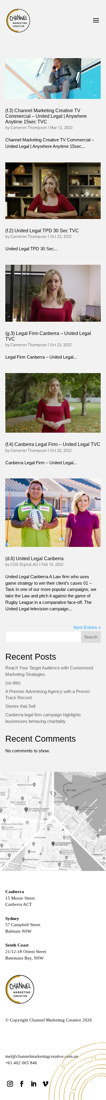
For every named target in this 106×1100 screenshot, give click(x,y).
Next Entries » (87, 627)
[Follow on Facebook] (21, 1083)
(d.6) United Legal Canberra (34, 558)
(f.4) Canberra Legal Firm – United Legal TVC (52, 444)
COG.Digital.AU (24, 564)
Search (90, 637)
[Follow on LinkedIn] (33, 1083)
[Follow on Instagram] (10, 1083)
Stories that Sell (20, 706)
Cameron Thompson (28, 127)
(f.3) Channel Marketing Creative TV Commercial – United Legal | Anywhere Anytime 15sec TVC (46, 116)
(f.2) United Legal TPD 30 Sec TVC (42, 230)
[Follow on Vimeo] (45, 1083)
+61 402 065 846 (21, 1062)
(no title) (13, 683)
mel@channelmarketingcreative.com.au (41, 1056)
